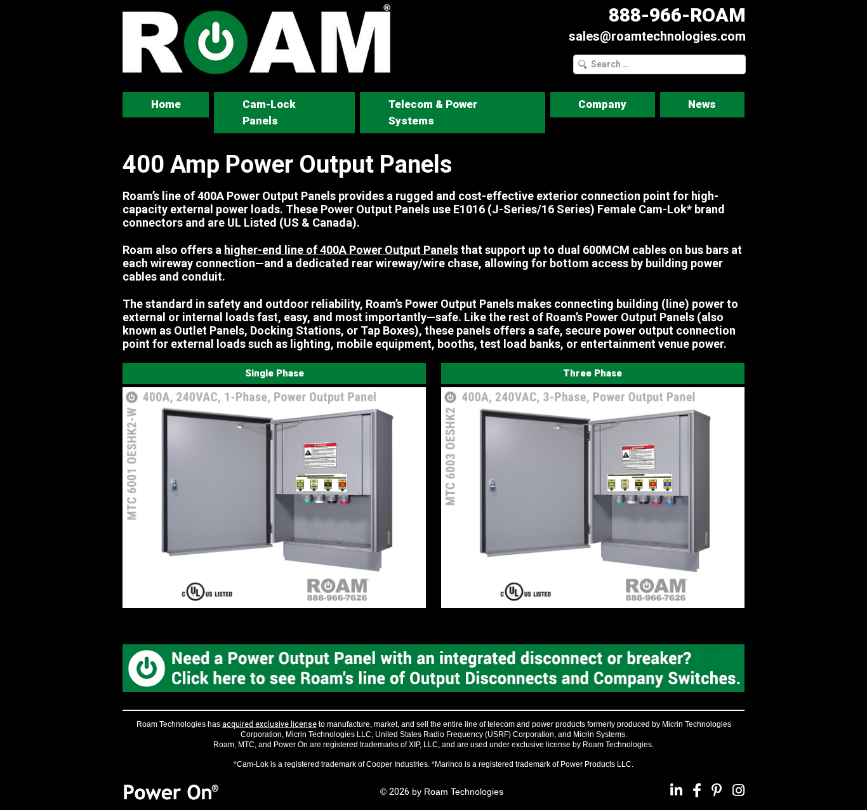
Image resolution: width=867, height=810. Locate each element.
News (702, 104)
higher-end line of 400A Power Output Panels (341, 249)
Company (602, 104)
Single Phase (274, 373)
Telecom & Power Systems (432, 112)
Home (166, 104)
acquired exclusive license (269, 724)
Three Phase (592, 373)
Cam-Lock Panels (268, 112)
